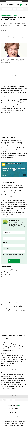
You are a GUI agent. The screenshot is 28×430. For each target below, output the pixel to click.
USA (11, 9)
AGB (16, 421)
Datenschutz (22, 421)
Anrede (4, 229)
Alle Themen (19, 9)
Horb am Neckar (5, 9)
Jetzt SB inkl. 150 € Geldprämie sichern (14, 1)
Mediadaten (7, 423)
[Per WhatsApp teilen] (22, 38)
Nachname (5, 242)
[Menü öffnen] (1, 4)
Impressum (17, 425)
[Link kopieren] (13, 38)
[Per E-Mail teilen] (19, 37)
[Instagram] (10, 412)
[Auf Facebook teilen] (16, 37)
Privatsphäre (6, 421)
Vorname (5, 236)
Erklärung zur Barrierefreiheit (17, 423)
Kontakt (11, 425)
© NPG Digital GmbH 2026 (14, 408)
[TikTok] (15, 412)
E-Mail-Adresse (6, 248)
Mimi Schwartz (5, 301)
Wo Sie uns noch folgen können (15, 416)
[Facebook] (18, 412)
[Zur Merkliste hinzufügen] (26, 37)
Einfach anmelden (14, 261)
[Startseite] (3, 400)
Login (26, 4)
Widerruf (23, 425)
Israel (14, 9)
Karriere (12, 421)
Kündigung (5, 425)
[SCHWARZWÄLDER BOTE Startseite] (14, 5)
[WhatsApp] (13, 412)
